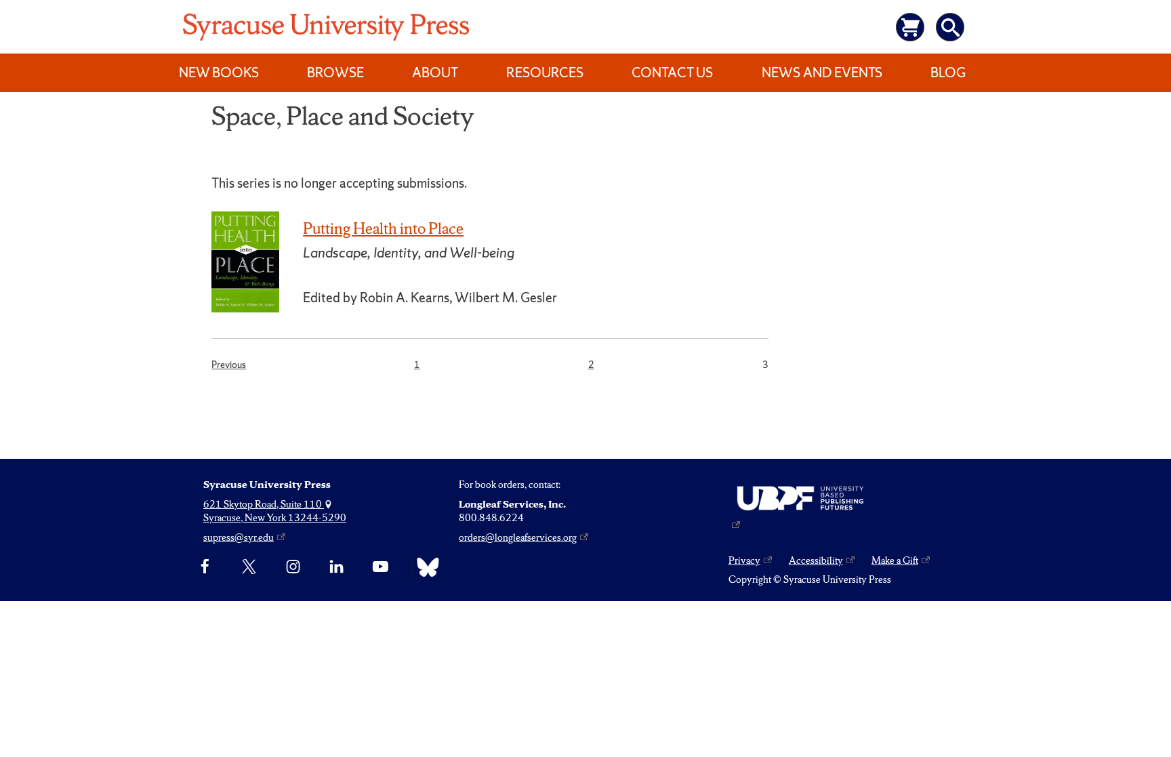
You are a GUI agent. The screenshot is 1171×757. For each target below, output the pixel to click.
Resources (544, 72)
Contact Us (672, 72)
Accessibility (816, 560)
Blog (948, 72)
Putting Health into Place (383, 228)
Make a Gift (894, 560)
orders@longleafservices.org (518, 537)
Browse (335, 72)
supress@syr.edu (238, 537)
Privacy (744, 560)
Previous (228, 364)
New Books (219, 72)
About (435, 72)
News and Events (822, 72)
